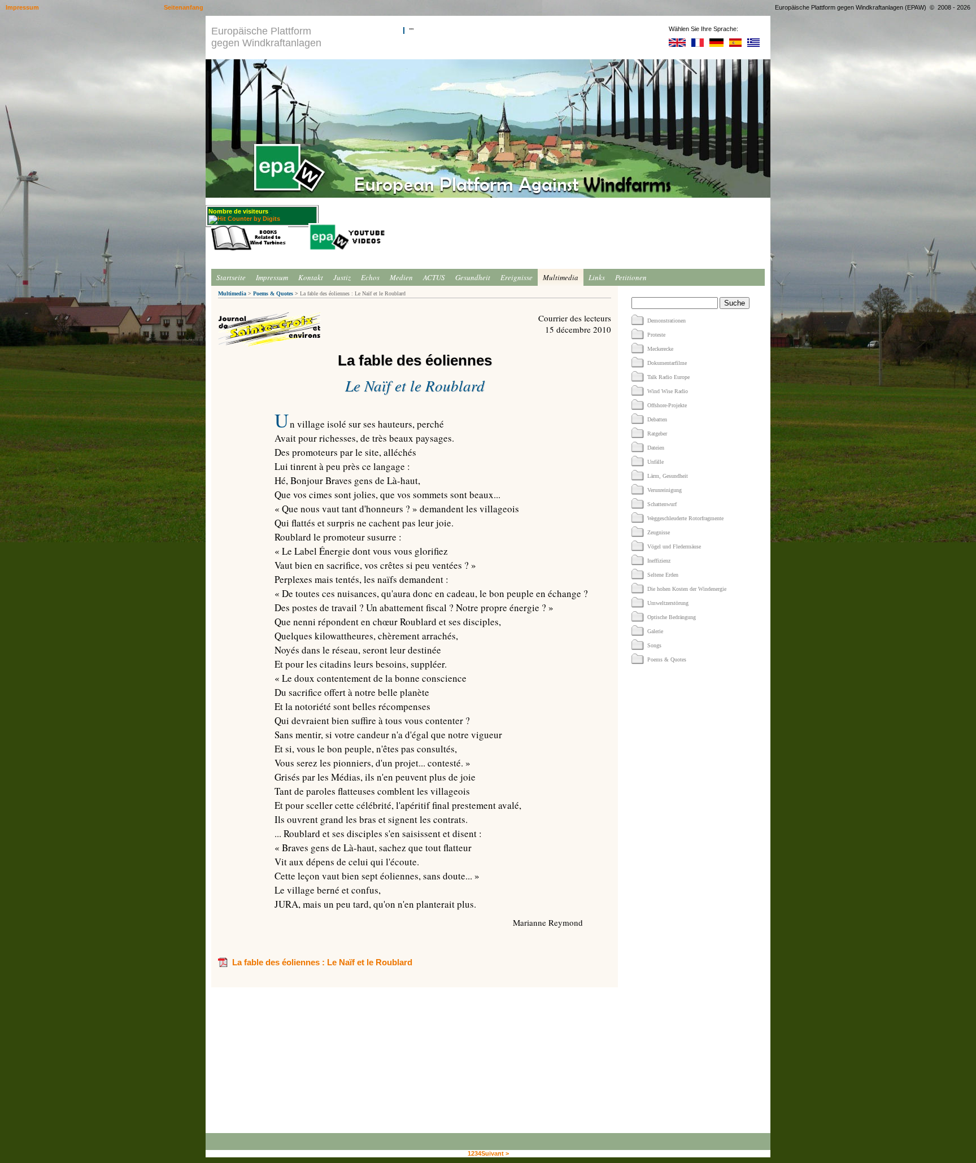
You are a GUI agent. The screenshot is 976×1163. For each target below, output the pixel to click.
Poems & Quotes (273, 293)
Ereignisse (516, 277)
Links (597, 277)
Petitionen (631, 277)
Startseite (231, 277)
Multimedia (560, 277)
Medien (401, 277)
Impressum (272, 277)
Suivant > (495, 1153)
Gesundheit (472, 277)
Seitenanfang (183, 7)
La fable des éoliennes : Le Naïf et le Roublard (322, 962)
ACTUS (434, 277)
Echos (370, 277)
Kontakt (310, 277)
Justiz (342, 277)
